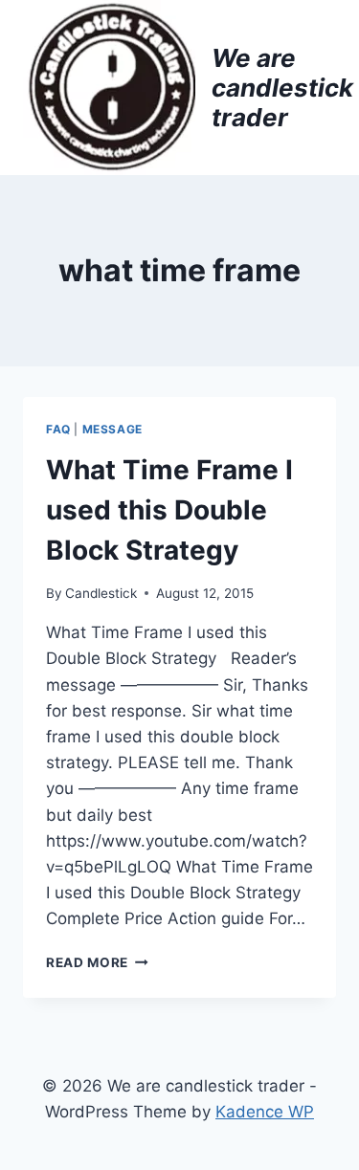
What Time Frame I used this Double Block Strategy (169, 509)
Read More (97, 962)
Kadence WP (264, 1111)
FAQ (58, 429)
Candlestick (101, 593)
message (112, 429)
